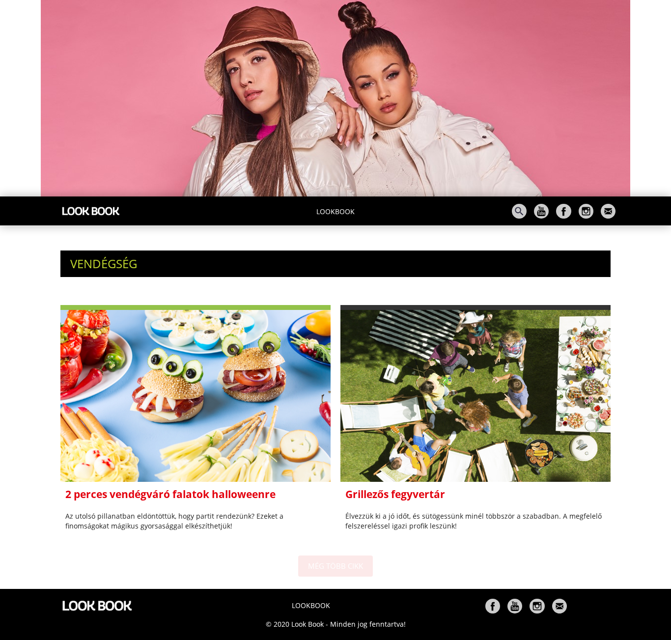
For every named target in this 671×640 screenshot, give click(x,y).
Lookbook (335, 211)
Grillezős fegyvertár (395, 494)
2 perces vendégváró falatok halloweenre (170, 494)
